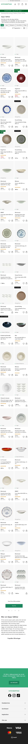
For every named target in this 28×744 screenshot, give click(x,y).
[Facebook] (10, 695)
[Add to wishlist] (9, 66)
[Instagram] (14, 695)
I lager (6, 25)
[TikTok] (18, 695)
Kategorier (12, 25)
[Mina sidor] (15, 4)
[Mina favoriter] (19, 4)
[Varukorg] (22, 4)
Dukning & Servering (6, 13)
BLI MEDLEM (14, 682)
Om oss (4, 720)
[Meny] (26, 4)
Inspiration (5, 714)
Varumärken (19, 25)
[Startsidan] (6, 4)
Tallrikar (15, 13)
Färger (25, 25)
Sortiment (5, 709)
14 (15, 610)
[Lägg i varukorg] (12, 65)
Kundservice (6, 703)
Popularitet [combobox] (17, 28)
